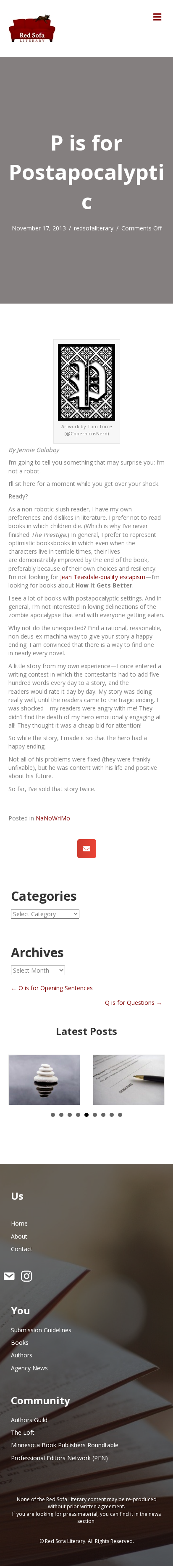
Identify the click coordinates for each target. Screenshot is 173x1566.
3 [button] (70, 1115)
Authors (21, 1355)
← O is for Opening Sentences (52, 988)
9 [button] (120, 1115)
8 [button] (112, 1115)
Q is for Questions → (133, 1003)
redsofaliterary (93, 228)
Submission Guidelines (41, 1330)
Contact (21, 1249)
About (19, 1236)
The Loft (22, 1432)
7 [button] (103, 1115)
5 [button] (86, 1115)
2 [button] (61, 1115)
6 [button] (95, 1115)
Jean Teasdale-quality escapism (102, 577)
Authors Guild (29, 1420)
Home (19, 1223)
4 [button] (78, 1115)
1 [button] (53, 1115)
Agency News (29, 1368)
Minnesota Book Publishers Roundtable (64, 1445)
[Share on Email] (86, 848)
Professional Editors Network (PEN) (59, 1458)
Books (20, 1342)
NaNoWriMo (53, 818)
